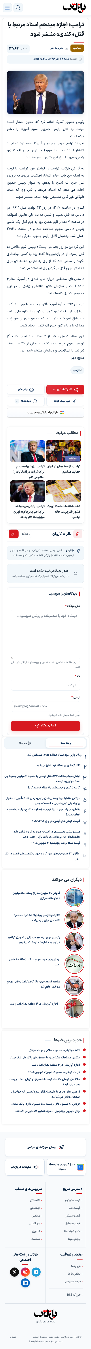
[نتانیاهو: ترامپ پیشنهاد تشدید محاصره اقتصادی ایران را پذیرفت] (74, 920)
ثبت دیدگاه (14, 534)
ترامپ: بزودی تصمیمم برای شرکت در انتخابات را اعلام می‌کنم (29, 472)
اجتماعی (35, 1208)
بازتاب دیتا (74, 1239)
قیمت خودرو (72, 1200)
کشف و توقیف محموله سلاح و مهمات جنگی (54, 1050)
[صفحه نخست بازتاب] (45, 1314)
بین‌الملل (34, 1223)
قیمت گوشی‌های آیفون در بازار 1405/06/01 (55, 821)
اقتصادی (35, 1200)
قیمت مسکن (72, 1216)
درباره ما (76, 1266)
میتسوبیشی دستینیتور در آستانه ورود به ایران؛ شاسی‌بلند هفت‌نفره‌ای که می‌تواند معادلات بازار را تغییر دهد (46, 834)
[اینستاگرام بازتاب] (25, 1272)
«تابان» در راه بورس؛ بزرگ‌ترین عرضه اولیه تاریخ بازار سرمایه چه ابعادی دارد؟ (43, 812)
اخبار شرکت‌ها (72, 1231)
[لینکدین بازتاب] (25, 1282)
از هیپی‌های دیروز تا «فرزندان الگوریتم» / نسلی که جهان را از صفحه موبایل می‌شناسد (45, 1094)
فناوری (36, 1231)
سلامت (35, 1239)
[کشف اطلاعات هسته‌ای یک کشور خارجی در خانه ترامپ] (63, 491)
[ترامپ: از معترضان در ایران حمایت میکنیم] (63, 451)
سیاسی (36, 1216)
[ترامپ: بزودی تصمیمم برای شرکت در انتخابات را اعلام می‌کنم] (27, 451)
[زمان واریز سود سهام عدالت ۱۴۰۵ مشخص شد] (73, 964)
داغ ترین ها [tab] (25, 743)
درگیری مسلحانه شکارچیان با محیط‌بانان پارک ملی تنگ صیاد (45, 1058)
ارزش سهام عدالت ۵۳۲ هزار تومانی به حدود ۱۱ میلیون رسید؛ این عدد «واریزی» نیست (42, 779)
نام (77, 676)
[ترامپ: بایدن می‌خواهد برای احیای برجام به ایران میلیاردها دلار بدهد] (27, 491)
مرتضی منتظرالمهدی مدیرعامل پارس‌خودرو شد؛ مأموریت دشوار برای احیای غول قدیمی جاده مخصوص (43, 801)
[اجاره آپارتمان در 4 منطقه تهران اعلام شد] (73, 1008)
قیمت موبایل (72, 1223)
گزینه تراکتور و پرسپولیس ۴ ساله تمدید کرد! (54, 788)
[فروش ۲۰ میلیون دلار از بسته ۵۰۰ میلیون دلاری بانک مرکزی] (74, 897)
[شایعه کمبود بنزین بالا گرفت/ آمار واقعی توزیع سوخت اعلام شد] (74, 986)
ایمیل (75, 697)
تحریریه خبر (57, 48)
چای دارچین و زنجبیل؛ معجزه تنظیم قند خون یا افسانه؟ (47, 1111)
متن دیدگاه (72, 606)
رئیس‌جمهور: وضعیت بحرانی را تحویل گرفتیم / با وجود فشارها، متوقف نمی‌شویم (34, 940)
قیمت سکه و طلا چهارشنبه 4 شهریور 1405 (55, 843)
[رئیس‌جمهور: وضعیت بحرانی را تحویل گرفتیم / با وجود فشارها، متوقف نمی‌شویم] (74, 942)
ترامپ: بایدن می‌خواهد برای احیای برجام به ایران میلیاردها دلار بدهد (29, 512)
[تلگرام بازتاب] (36, 1272)
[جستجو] (18, 7)
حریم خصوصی (72, 1281)
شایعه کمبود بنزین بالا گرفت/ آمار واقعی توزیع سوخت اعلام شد (33, 984)
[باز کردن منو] (7, 7)
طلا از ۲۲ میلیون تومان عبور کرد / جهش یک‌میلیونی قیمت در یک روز (42, 856)
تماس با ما (74, 1274)
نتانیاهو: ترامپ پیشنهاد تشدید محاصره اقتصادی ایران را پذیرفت (37, 918)
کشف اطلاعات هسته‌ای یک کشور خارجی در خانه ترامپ (63, 512)
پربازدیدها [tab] (66, 743)
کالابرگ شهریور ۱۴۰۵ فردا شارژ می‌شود (58, 765)
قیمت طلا (74, 1208)
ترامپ (76, 370)
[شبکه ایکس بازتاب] (14, 1272)
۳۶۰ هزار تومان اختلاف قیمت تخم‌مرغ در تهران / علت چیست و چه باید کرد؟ (44, 1082)
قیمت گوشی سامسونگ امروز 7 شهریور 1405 (54, 1072)
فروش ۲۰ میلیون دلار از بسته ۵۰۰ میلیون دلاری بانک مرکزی (36, 896)
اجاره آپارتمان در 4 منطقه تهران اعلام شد (34, 1004)
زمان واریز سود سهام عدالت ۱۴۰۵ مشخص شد (54, 755)
